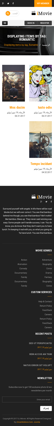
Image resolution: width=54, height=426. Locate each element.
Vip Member (43, 3)
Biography (47, 264)
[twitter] (46, 202)
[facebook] (51, 202)
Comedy (23, 268)
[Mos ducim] (13, 83)
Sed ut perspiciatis (40, 343)
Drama (49, 273)
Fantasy (48, 277)
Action (24, 260)
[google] (41, 202)
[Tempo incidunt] (40, 139)
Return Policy (46, 306)
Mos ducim (17, 107)
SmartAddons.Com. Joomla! (27, 422)
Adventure (47, 260)
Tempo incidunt (41, 164)
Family (24, 277)
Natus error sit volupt (37, 365)
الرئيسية (46, 45)
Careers (48, 314)
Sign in (30, 23)
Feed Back (47, 310)
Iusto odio (45, 107)
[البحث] (8, 13)
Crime (49, 268)
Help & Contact (45, 301)
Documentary (21, 273)
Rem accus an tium (40, 354)
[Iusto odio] (40, 83)
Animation (22, 264)
